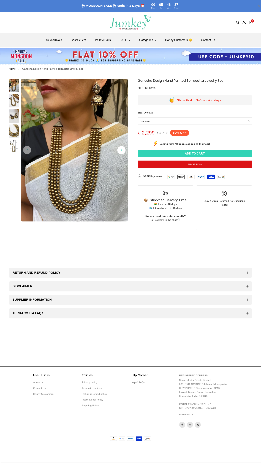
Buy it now (194, 164)
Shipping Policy (90, 405)
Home (12, 68)
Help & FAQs (137, 382)
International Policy (92, 399)
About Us (38, 382)
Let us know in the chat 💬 (165, 219)
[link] (130, 56)
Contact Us (39, 388)
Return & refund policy (94, 393)
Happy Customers (43, 393)
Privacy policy (89, 382)
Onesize (145, 121)
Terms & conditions (92, 388)
